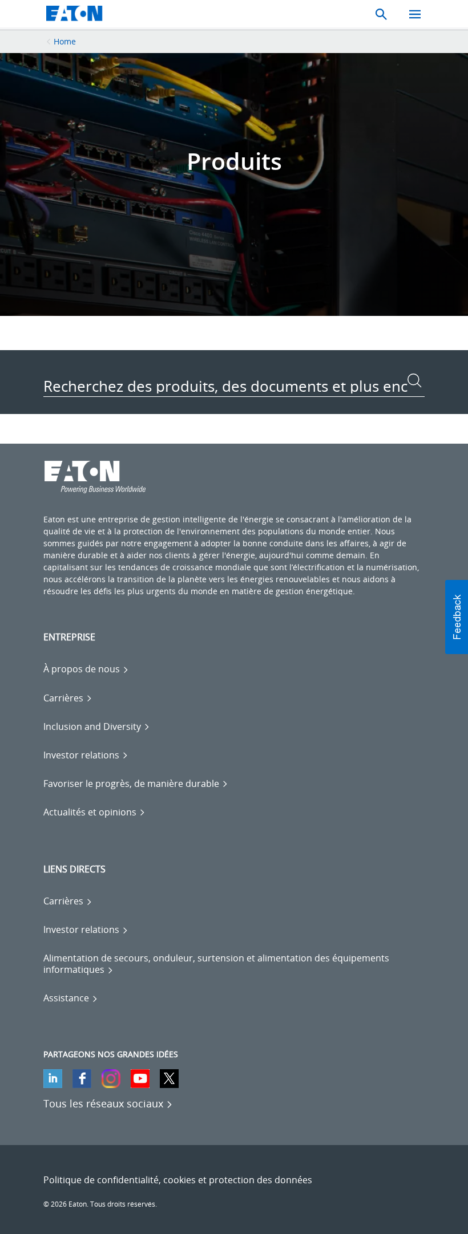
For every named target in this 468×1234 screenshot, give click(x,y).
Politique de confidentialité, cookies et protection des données (177, 1180)
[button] (456, 617)
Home (65, 41)
